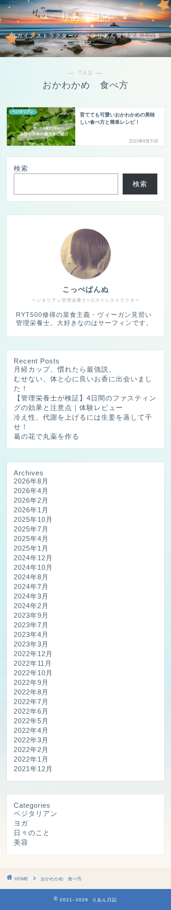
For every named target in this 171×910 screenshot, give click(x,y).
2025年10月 (33, 519)
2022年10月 (33, 673)
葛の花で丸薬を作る (46, 436)
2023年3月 (31, 644)
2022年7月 (31, 701)
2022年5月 (31, 721)
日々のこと (32, 832)
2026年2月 (31, 500)
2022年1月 (31, 759)
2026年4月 (31, 490)
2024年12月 (33, 558)
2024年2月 (31, 606)
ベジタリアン (35, 813)
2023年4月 (31, 634)
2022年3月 (31, 740)
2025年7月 (31, 529)
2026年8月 (31, 481)
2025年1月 (31, 548)
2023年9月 (31, 615)
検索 (21, 168)
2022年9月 (31, 682)
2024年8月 (31, 577)
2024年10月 (33, 567)
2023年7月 (31, 625)
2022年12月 (33, 654)
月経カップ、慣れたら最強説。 (65, 369)
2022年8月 (31, 692)
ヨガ (21, 823)
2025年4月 (31, 538)
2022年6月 (31, 711)
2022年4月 (31, 730)
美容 (21, 842)
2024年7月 (31, 586)
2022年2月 (31, 749)
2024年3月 (31, 596)
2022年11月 (33, 663)
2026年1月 (31, 510)
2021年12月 (33, 769)
